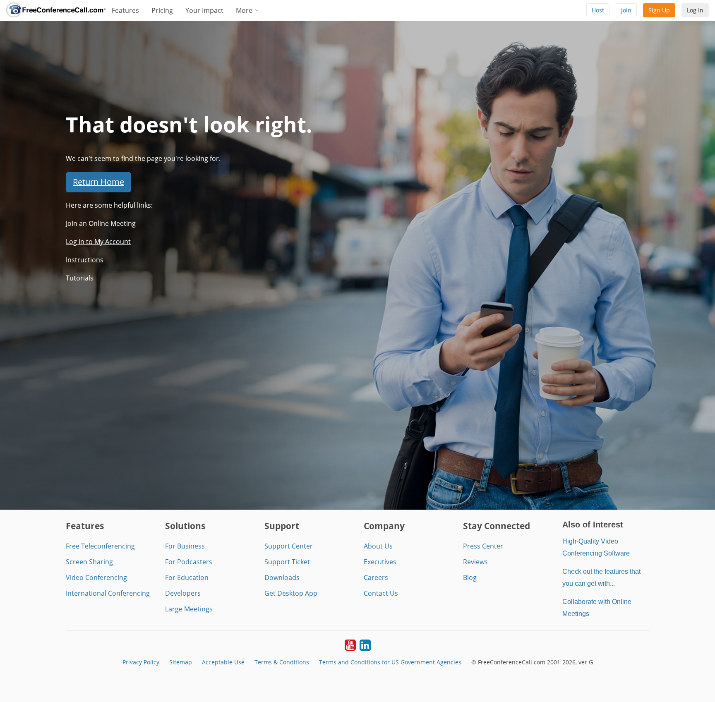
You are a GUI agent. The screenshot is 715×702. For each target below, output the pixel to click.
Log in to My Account (98, 241)
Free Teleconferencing (100, 546)
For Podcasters (188, 561)
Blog (470, 577)
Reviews (475, 561)
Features (125, 10)
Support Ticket (287, 561)
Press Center (483, 546)
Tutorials (80, 278)
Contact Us (381, 593)
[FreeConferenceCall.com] (56, 10)
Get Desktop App (290, 593)
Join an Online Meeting (101, 223)
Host (598, 10)
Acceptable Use (223, 662)
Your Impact (204, 10)
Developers (183, 593)
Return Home (98, 181)
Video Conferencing (96, 577)
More (245, 10)
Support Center (288, 546)
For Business (185, 546)
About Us (378, 546)
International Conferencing (108, 593)
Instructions (84, 259)
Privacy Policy (140, 662)
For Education (187, 577)
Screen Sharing (89, 561)
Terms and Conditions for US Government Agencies (390, 662)
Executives (380, 561)
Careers (376, 577)
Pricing (162, 10)
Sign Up (659, 10)
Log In (695, 10)
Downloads (282, 577)
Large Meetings (189, 608)
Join (626, 10)
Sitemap (180, 662)
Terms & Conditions (281, 662)
